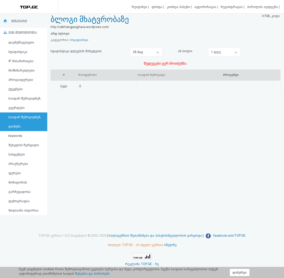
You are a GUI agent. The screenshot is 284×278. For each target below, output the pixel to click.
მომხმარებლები (21, 70)
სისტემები (16, 154)
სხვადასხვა (79, 40)
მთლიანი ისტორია (23, 210)
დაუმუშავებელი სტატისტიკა (21, 47)
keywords (15, 136)
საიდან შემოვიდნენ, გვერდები (24, 103)
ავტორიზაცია (205, 7)
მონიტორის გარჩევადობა (19, 187)
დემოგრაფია (19, 201)
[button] (146, 52)
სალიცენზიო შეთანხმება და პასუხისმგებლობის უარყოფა (155, 235)
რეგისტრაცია (232, 7)
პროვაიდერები (20, 80)
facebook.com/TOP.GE (229, 235)
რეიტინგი (140, 7)
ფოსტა (157, 7)
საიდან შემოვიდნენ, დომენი (24, 121)
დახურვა (240, 272)
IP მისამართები (21, 61)
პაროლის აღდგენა (263, 7)
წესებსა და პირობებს (92, 273)
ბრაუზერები (18, 164)
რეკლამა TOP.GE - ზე (142, 264)
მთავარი (19, 21)
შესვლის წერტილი (23, 145)
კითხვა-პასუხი (179, 7)
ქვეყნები (15, 89)
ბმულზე (170, 245)
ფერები (14, 173)
